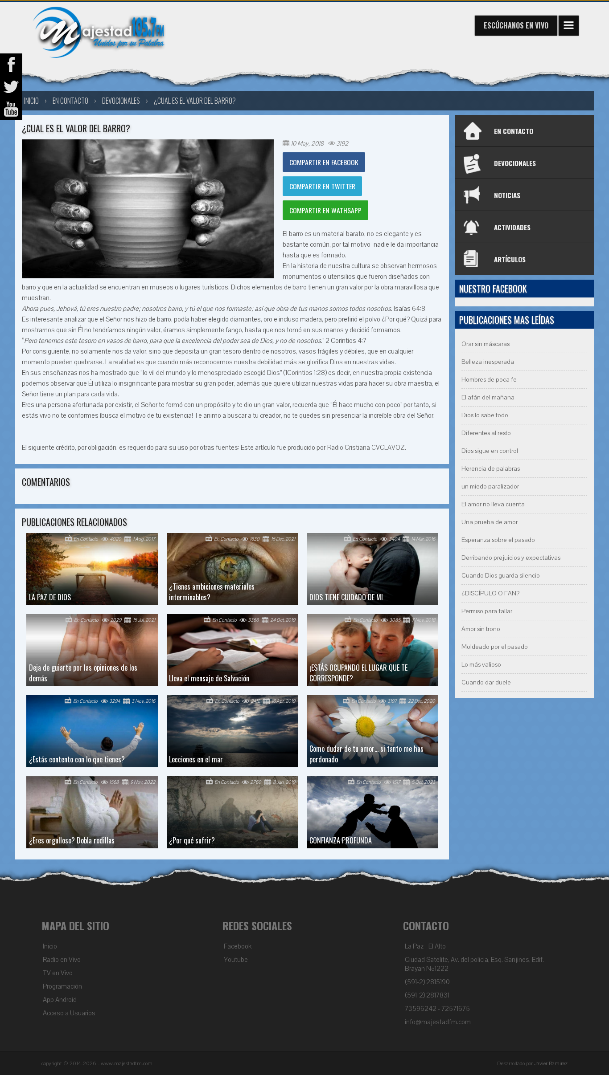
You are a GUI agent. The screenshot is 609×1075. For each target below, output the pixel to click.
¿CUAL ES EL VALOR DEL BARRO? (195, 100)
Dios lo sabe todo (484, 415)
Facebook (237, 946)
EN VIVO (516, 25)
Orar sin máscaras (485, 344)
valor (283, 404)
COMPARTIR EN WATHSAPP (325, 210)
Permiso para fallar (486, 611)
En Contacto (70, 100)
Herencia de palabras (490, 468)
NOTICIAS (507, 195)
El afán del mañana (487, 397)
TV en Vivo (58, 973)
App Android (60, 999)
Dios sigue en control (489, 451)
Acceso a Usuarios (69, 1013)
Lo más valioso (481, 664)
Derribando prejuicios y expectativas (510, 558)
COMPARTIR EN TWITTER (322, 186)
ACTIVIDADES (512, 227)
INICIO (31, 100)
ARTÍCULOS (510, 259)
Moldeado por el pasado (494, 647)
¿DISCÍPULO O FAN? (490, 593)
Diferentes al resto (486, 433)
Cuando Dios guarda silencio (500, 575)
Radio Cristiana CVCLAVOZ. (366, 447)
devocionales (121, 100)
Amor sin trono (480, 629)
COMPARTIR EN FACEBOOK (323, 162)
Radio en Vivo (62, 959)
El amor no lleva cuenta (493, 504)
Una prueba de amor (489, 522)
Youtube (236, 959)
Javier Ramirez (551, 1063)
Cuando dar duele (486, 682)
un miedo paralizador (490, 486)
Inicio (50, 946)
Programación (62, 986)
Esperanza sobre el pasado (498, 540)
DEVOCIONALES (515, 163)
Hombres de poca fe (489, 379)
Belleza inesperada (487, 362)
